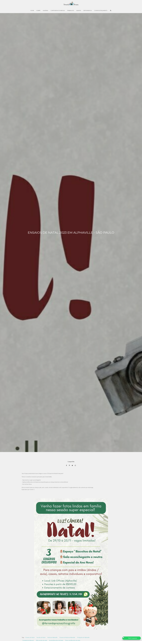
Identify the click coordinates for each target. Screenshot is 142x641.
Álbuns (78, 10)
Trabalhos (70, 10)
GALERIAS (45, 10)
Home (32, 10)
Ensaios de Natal (29, 637)
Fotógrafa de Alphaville (83, 637)
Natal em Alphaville (52, 637)
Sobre (38, 10)
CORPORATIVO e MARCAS (58, 10)
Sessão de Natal (41, 637)
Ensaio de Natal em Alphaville (67, 637)
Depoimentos (87, 10)
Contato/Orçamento (100, 10)
